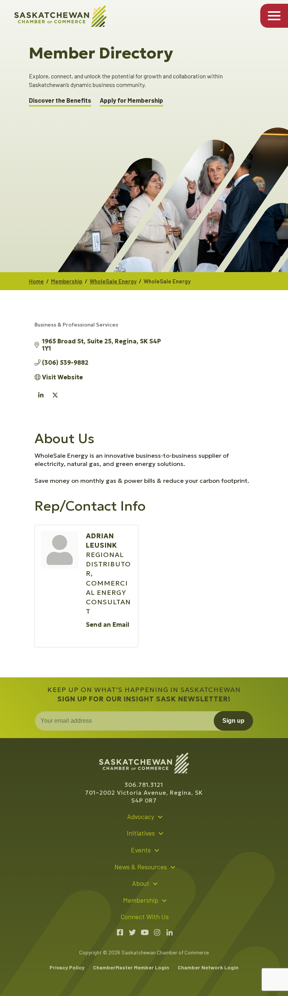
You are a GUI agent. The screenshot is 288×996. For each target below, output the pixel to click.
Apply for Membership (131, 100)
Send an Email (107, 624)
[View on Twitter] (55, 399)
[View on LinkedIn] (41, 399)
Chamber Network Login (208, 967)
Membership (66, 281)
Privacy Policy (67, 967)
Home (36, 281)
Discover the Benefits (60, 100)
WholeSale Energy (113, 281)
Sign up (233, 720)
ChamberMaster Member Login (131, 967)
